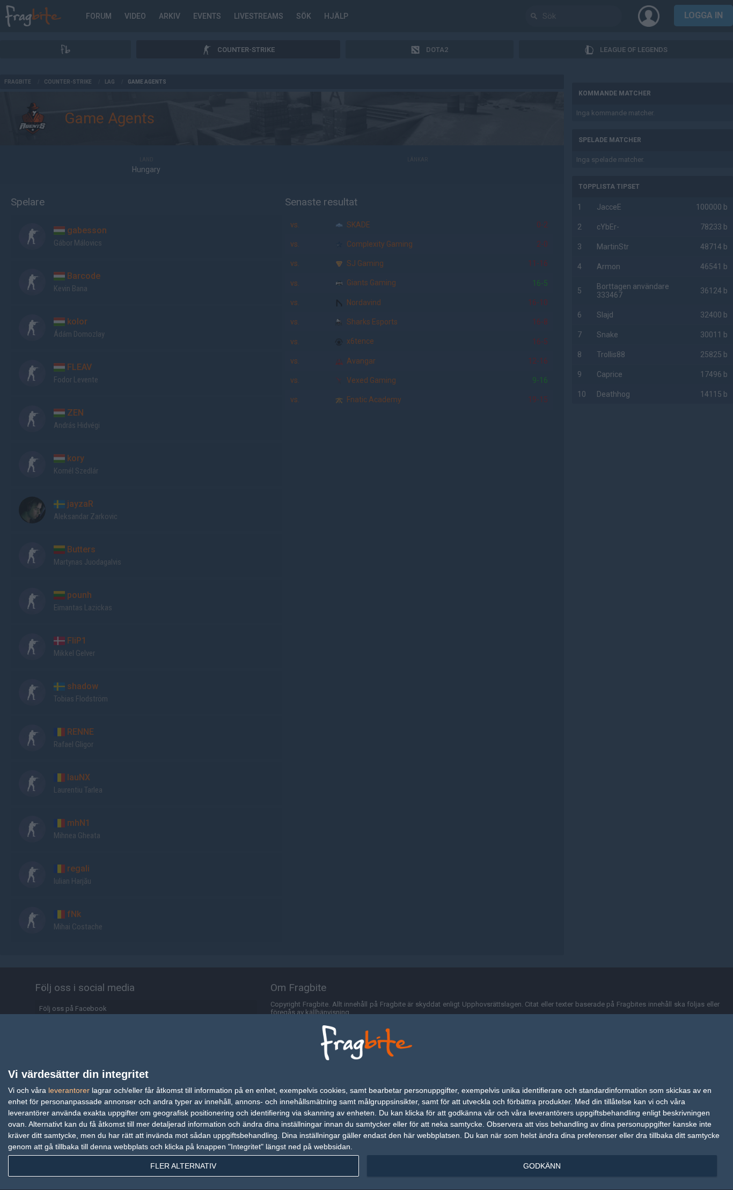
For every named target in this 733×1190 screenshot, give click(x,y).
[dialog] (366, 1102)
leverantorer (69, 1090)
